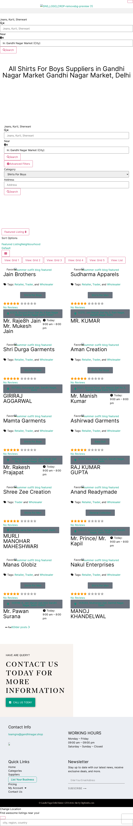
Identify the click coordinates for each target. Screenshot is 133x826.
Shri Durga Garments (29, 349)
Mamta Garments (24, 420)
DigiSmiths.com (87, 803)
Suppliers (14, 774)
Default (6, 248)
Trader (29, 284)
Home (12, 767)
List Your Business (22, 779)
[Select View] (6, 253)
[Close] (130, 1)
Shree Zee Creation (27, 492)
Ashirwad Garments (95, 420)
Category (10, 169)
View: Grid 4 (75, 260)
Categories (15, 770)
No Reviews (10, 307)
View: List (117, 260)
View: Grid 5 (97, 260)
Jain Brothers (19, 274)
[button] (66, 10)
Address (9, 179)
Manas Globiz (19, 564)
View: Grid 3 (54, 260)
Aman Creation (89, 349)
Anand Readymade (94, 492)
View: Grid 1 (11, 260)
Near (3, 34)
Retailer (19, 284)
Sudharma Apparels (95, 274)
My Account (15, 788)
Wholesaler (46, 284)
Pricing (12, 784)
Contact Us (15, 791)
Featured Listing (14, 231)
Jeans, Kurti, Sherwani (13, 19)
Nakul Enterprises (92, 564)
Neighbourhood (30, 244)
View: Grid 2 (32, 260)
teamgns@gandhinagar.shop (25, 734)
